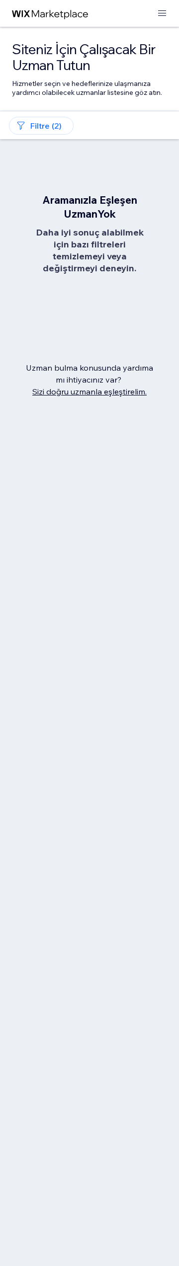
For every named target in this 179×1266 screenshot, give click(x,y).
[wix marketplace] (50, 13)
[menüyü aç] (162, 13)
